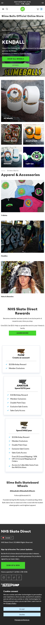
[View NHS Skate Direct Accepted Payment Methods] (22, 4)
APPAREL (15, 65)
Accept (22, 609)
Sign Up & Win (13, 565)
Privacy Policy (11, 603)
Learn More (26, 333)
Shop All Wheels (18, 59)
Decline (22, 614)
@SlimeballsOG (25, 495)
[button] (3, 9)
